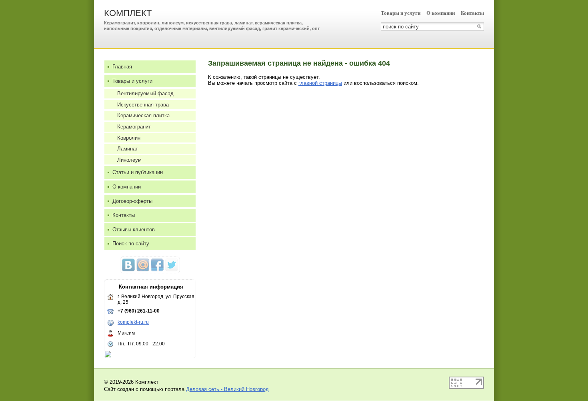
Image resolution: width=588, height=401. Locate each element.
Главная (122, 67)
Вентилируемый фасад (145, 93)
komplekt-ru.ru (133, 322)
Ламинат (127, 149)
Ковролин (128, 138)
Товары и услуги (400, 13)
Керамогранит (134, 127)
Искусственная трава (143, 105)
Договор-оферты (132, 201)
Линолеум (129, 160)
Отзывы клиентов (133, 230)
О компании (440, 13)
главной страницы (320, 83)
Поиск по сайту (130, 244)
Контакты (472, 13)
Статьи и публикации (137, 172)
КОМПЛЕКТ (128, 13)
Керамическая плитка (143, 115)
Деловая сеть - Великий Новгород (227, 389)
